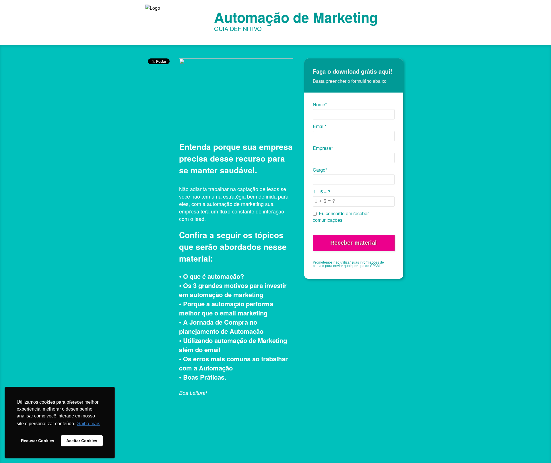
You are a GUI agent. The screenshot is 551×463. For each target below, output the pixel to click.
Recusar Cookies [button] (37, 440)
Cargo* (320, 169)
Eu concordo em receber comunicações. (341, 216)
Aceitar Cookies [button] (81, 440)
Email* (319, 126)
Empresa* (323, 148)
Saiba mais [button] (88, 423)
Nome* (320, 104)
